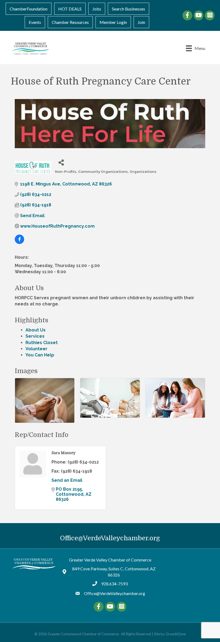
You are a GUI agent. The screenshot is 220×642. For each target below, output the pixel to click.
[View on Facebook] (19, 242)
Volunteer (36, 348)
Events (35, 22)
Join (141, 22)
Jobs (96, 8)
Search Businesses (128, 8)
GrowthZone (176, 634)
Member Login (113, 22)
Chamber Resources (70, 22)
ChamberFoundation (28, 8)
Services (35, 336)
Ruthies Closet (41, 342)
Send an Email (67, 480)
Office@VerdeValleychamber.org (110, 538)
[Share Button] (61, 162)
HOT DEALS (70, 8)
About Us (35, 330)
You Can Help (39, 355)
